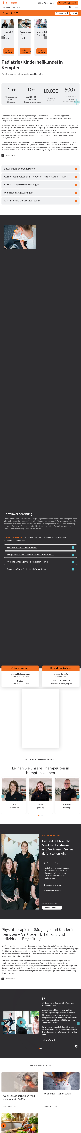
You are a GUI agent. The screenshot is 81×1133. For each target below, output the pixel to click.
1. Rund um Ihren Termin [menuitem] (13, 537)
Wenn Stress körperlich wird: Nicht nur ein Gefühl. (19, 1097)
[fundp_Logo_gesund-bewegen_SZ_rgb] (10, 2)
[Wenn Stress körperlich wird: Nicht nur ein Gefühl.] (19, 1073)
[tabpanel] (58, 873)
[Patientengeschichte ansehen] (21, 1022)
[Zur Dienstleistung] (7, 37)
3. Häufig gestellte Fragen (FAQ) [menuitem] (56, 537)
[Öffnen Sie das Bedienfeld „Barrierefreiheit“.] (3, 1125)
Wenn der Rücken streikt (58, 1093)
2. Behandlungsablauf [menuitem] (33, 537)
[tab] (58, 862)
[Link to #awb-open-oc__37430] (70, 7)
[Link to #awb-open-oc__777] (76, 7)
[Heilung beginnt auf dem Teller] (19, 1114)
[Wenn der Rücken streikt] (61, 1073)
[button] (2, 37)
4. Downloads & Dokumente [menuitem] (14, 541)
